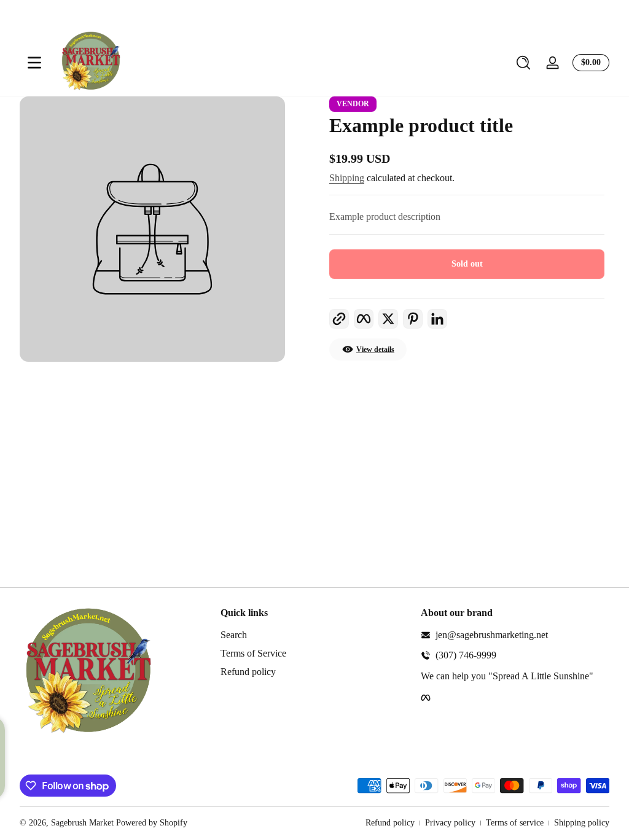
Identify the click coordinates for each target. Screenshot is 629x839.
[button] (523, 62)
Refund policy (248, 671)
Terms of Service (253, 653)
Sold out (467, 263)
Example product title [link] (421, 125)
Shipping (346, 178)
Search (234, 635)
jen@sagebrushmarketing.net (492, 635)
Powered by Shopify (151, 822)
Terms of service (515, 822)
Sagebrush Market (82, 822)
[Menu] (34, 62)
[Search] (523, 62)
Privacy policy (450, 822)
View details (375, 349)
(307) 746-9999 (466, 655)
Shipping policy (581, 822)
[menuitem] (315, 635)
